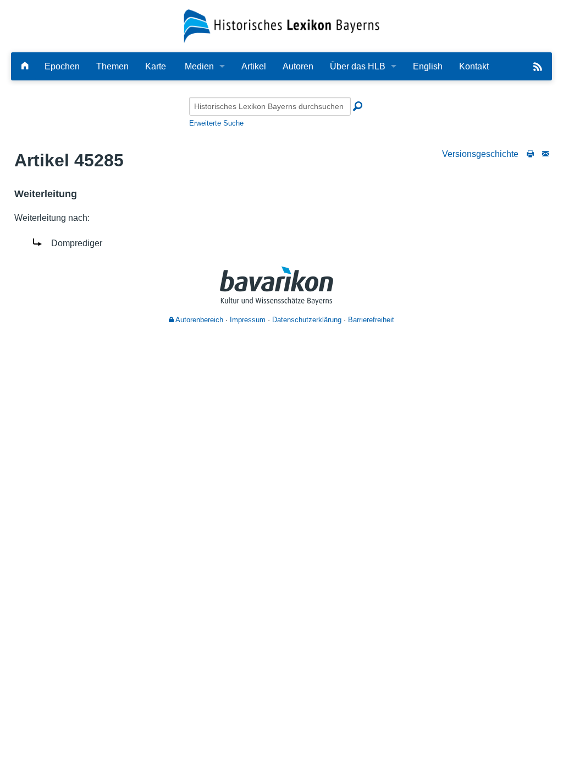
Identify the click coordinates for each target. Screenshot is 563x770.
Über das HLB (357, 66)
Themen (112, 66)
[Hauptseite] (24, 66)
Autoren (298, 66)
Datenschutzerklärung (306, 320)
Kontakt (474, 66)
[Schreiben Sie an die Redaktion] (545, 154)
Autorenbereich (198, 320)
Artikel (253, 66)
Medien (199, 66)
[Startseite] (281, 25)
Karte (155, 66)
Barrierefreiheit (371, 320)
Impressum (248, 320)
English (428, 66)
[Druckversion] (530, 154)
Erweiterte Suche (216, 123)
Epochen (62, 66)
